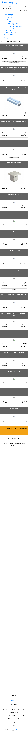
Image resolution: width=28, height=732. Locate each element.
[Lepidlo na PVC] (14, 221)
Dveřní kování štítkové (14, 250)
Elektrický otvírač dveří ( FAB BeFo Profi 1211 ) (14, 294)
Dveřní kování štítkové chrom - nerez (14, 232)
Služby (6, 38)
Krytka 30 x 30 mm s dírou (14, 162)
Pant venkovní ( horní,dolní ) (14, 371)
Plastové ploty (14, 6)
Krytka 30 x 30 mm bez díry (14, 194)
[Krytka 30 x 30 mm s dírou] (14, 176)
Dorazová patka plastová (14, 390)
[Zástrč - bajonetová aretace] (14, 340)
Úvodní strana (5, 6)
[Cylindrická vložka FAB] (14, 278)
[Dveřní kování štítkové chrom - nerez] (14, 239)
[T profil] (14, 149)
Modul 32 (9, 19)
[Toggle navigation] (19, 2)
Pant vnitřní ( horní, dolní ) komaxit (14, 352)
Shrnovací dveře (8, 34)
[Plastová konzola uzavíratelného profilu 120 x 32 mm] (14, 102)
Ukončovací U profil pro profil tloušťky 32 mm (14, 121)
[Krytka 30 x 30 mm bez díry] (14, 202)
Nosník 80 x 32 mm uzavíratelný (14, 45)
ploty (9, 2)
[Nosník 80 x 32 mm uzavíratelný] (14, 53)
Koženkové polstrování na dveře (13, 36)
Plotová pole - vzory (12, 23)
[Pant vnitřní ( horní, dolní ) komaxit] (14, 360)
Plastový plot (14, 700)
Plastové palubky (9, 30)
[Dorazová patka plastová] (14, 397)
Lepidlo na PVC (14, 213)
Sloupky (9, 21)
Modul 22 (9, 16)
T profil (14, 141)
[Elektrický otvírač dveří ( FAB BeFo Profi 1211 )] (14, 302)
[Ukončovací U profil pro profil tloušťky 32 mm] (14, 129)
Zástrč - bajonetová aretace (14, 332)
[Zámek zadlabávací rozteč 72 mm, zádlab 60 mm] (14, 321)
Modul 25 (9, 17)
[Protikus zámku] (14, 416)
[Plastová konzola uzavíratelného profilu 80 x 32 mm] (14, 75)
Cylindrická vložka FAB (14, 270)
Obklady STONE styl (9, 32)
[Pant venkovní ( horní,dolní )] (14, 379)
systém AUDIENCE (12, 25)
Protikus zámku (14, 408)
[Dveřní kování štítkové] (14, 258)
